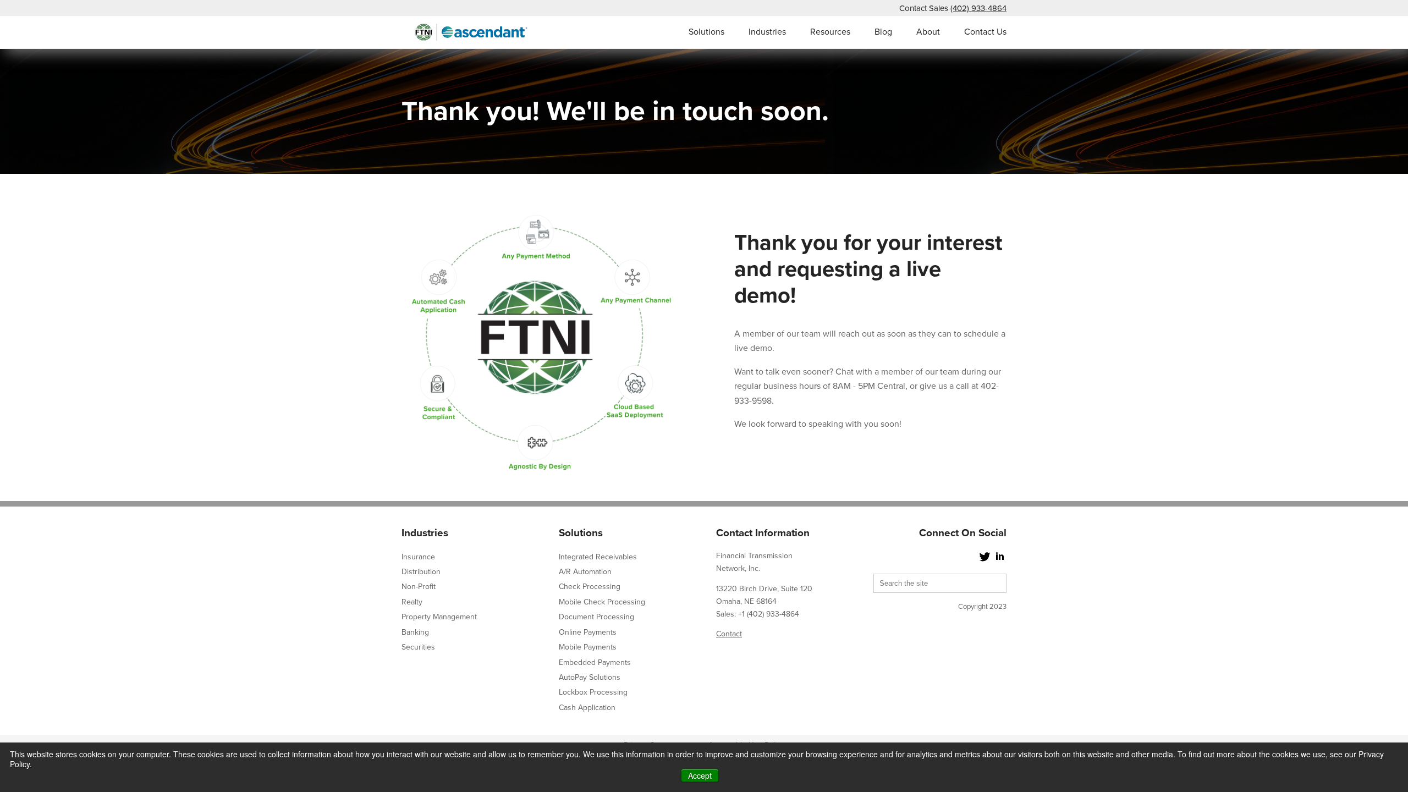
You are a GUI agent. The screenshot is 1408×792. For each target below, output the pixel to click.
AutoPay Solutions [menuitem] (589, 677)
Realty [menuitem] (412, 602)
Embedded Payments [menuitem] (595, 662)
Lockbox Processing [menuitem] (593, 692)
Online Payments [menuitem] (588, 632)
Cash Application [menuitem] (587, 707)
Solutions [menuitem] (706, 31)
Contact (729, 634)
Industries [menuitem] (767, 31)
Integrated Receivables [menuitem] (598, 557)
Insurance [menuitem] (418, 557)
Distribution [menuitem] (421, 571)
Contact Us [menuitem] (985, 31)
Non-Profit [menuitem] (419, 586)
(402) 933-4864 (978, 8)
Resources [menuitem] (830, 31)
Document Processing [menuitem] (596, 617)
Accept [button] (700, 775)
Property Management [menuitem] (439, 617)
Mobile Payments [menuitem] (588, 647)
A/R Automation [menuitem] (585, 571)
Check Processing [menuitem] (589, 586)
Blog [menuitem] (883, 31)
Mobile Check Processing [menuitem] (602, 602)
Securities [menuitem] (418, 647)
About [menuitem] (928, 31)
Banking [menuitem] (415, 632)
